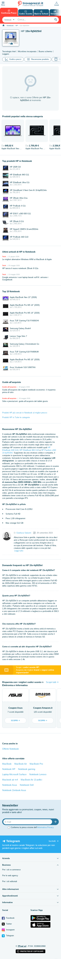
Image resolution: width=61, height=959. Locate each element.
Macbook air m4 (10, 779)
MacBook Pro (36, 764)
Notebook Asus (9, 785)
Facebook (10, 918)
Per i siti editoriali (9, 881)
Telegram (9, 935)
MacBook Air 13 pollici (31, 779)
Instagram (10, 930)
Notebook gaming (26, 769)
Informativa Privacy (45, 827)
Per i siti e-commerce (11, 870)
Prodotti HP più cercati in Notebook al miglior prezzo (24, 413)
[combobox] (9, 20)
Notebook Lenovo (37, 774)
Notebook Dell (26, 785)
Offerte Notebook (10, 749)
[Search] (56, 20)
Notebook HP (8, 769)
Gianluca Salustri (23, 533)
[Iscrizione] (56, 821)
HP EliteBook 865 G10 (29, 450)
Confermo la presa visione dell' (32, 827)
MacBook (7, 764)
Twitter (8, 924)
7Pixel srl (22, 946)
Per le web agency (10, 875)
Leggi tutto (18, 551)
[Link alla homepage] (3, 25)
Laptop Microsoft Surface (14, 774)
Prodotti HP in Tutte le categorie (16, 417)
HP (17, 25)
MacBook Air (20, 764)
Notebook (10, 25)
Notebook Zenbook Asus (14, 790)
